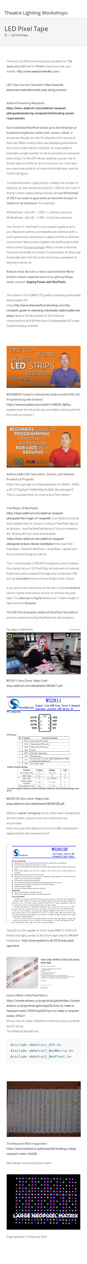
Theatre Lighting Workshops (36, 12)
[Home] (5, 35)
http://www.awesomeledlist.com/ (38, 71)
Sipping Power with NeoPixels (46, 282)
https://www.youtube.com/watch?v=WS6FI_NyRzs (38, 404)
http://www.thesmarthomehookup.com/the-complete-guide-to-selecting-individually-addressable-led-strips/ (43, 310)
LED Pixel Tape (19, 35)
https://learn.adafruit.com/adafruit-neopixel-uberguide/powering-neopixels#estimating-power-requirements (40, 113)
